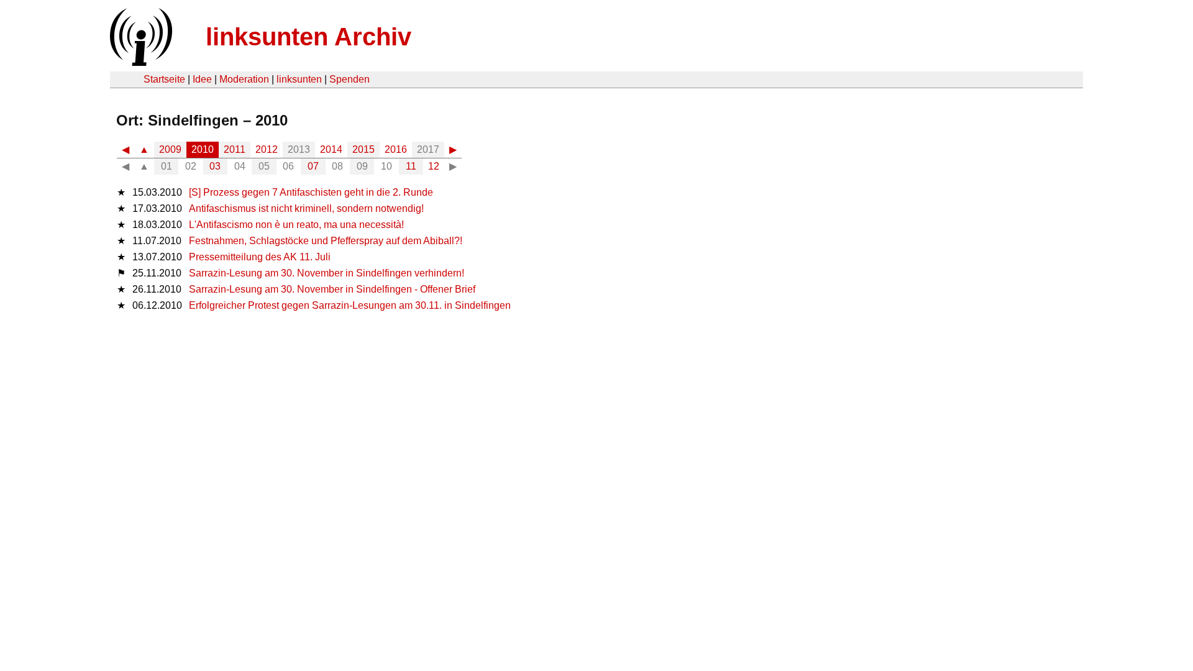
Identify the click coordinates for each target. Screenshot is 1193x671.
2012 (266, 149)
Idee (202, 79)
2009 (170, 149)
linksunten (299, 79)
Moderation (244, 79)
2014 (331, 149)
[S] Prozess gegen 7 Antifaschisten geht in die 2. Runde (311, 192)
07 (313, 166)
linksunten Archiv (308, 36)
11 (411, 166)
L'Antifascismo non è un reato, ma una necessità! (296, 224)
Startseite (164, 79)
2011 (234, 149)
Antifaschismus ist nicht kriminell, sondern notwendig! (306, 208)
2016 (396, 149)
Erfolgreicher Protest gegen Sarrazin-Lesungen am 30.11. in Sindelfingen (350, 305)
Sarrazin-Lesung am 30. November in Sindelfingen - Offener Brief (332, 289)
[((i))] (140, 62)
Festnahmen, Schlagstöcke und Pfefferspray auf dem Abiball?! (325, 240)
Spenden (349, 79)
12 (433, 166)
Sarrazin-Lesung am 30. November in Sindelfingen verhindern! (326, 273)
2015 (363, 149)
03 (215, 166)
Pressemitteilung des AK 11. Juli (260, 257)
